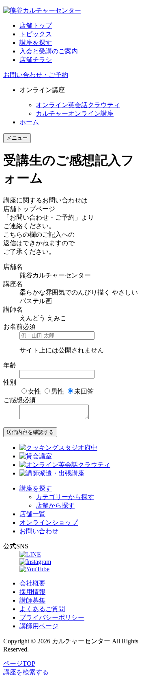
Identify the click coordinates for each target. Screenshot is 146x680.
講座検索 (26, 672)
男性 (57, 391)
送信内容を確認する (30, 432)
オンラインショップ (48, 522)
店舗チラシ (35, 59)
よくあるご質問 (42, 608)
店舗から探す (55, 505)
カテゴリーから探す (65, 496)
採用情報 (32, 591)
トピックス (35, 34)
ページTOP (19, 663)
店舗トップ (35, 25)
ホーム (29, 122)
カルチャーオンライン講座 (75, 113)
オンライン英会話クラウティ (78, 104)
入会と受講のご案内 (48, 51)
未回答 (84, 391)
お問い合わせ (38, 531)
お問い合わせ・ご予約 (35, 74)
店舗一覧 (32, 514)
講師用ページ (38, 626)
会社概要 (32, 583)
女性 (34, 391)
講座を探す (35, 42)
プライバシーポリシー (51, 617)
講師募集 (32, 600)
